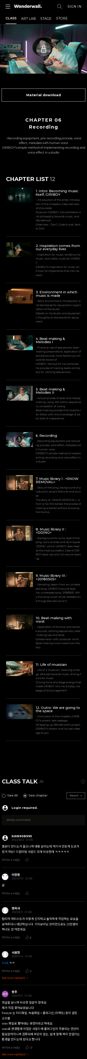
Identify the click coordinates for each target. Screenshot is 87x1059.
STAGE (46, 19)
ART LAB (28, 19)
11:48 (5, 963)
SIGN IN (74, 6)
